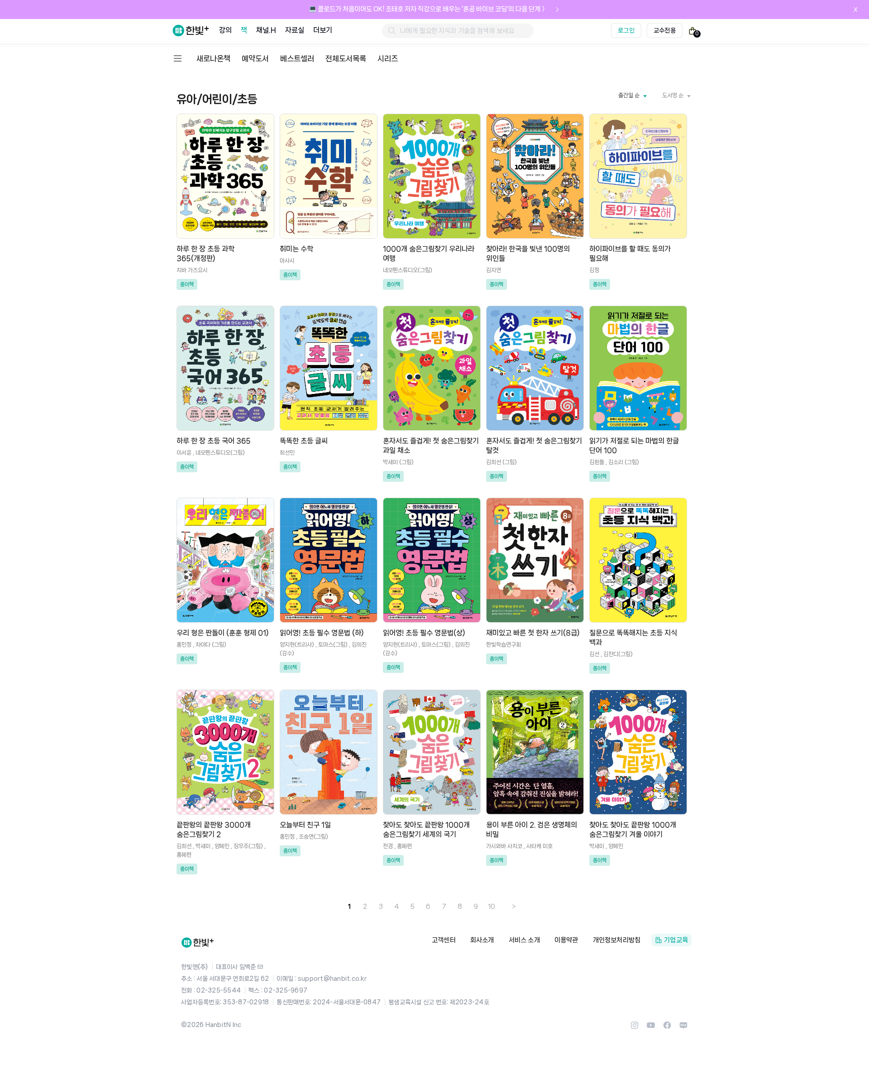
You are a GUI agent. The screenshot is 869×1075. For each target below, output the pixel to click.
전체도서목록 (345, 58)
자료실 (294, 30)
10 (491, 906)
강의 (225, 30)
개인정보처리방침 (617, 940)
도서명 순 (672, 95)
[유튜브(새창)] (650, 1028)
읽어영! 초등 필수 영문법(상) (424, 633)
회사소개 (482, 940)
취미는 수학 (296, 249)
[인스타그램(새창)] (634, 1028)
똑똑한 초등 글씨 (304, 441)
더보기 (322, 30)
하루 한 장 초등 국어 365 (214, 441)
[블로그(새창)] (683, 1028)
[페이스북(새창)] (667, 1028)
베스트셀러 (297, 58)
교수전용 (665, 30)
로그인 (626, 30)
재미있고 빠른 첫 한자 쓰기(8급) (533, 633)
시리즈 (387, 58)
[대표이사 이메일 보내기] (260, 967)
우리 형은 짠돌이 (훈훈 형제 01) (223, 633)
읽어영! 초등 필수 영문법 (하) (322, 633)
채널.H (266, 30)
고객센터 (444, 940)
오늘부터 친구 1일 (305, 825)
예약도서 (255, 58)
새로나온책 (213, 58)
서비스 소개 (524, 940)
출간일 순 (629, 95)
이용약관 (566, 940)
